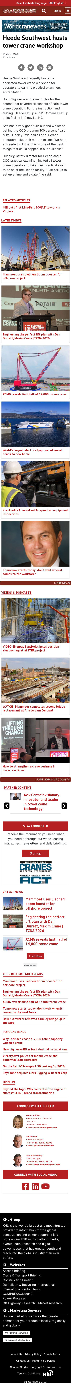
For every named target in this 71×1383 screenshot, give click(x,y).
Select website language (31, 3)
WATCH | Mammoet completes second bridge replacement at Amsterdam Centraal (34, 708)
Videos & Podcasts (16, 593)
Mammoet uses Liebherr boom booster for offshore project (32, 276)
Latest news (11, 220)
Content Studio (19, 1367)
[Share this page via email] (49, 67)
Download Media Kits (17, 1340)
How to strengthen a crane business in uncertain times (29, 768)
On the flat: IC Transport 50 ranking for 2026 (34, 1071)
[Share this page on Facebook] (21, 67)
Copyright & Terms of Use (45, 1367)
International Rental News (21, 1289)
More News (62, 583)
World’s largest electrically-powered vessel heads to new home (32, 452)
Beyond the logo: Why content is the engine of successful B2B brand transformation (35, 1095)
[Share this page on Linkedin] (40, 67)
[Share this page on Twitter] (30, 67)
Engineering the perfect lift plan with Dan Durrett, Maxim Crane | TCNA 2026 (31, 336)
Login (57, 11)
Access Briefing (14, 1271)
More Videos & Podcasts (53, 779)
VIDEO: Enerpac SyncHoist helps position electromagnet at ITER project (31, 648)
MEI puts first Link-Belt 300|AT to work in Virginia (31, 209)
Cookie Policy (52, 1354)
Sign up (35, 858)
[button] (64, 808)
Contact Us (22, 1360)
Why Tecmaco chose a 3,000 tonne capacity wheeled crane (32, 1045)
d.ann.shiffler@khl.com (45, 1132)
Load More (35, 960)
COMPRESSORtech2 (17, 1294)
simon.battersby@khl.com (46, 1169)
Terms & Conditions (28, 1373)
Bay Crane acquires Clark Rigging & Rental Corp (35, 1077)
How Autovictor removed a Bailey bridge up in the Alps (34, 1025)
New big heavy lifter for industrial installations (35, 1054)
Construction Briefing (18, 1280)
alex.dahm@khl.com (43, 1150)
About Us (16, 1354)
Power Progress (14, 1298)
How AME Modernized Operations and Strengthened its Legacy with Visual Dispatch (41, 804)
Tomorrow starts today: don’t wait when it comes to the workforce (32, 572)
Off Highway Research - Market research (32, 1303)
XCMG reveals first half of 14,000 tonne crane (34, 394)
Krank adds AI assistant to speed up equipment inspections (35, 512)
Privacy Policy (33, 1354)
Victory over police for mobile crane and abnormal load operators (30, 1062)
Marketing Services (16, 1332)
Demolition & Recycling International (29, 1284)
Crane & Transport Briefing (22, 1275)
